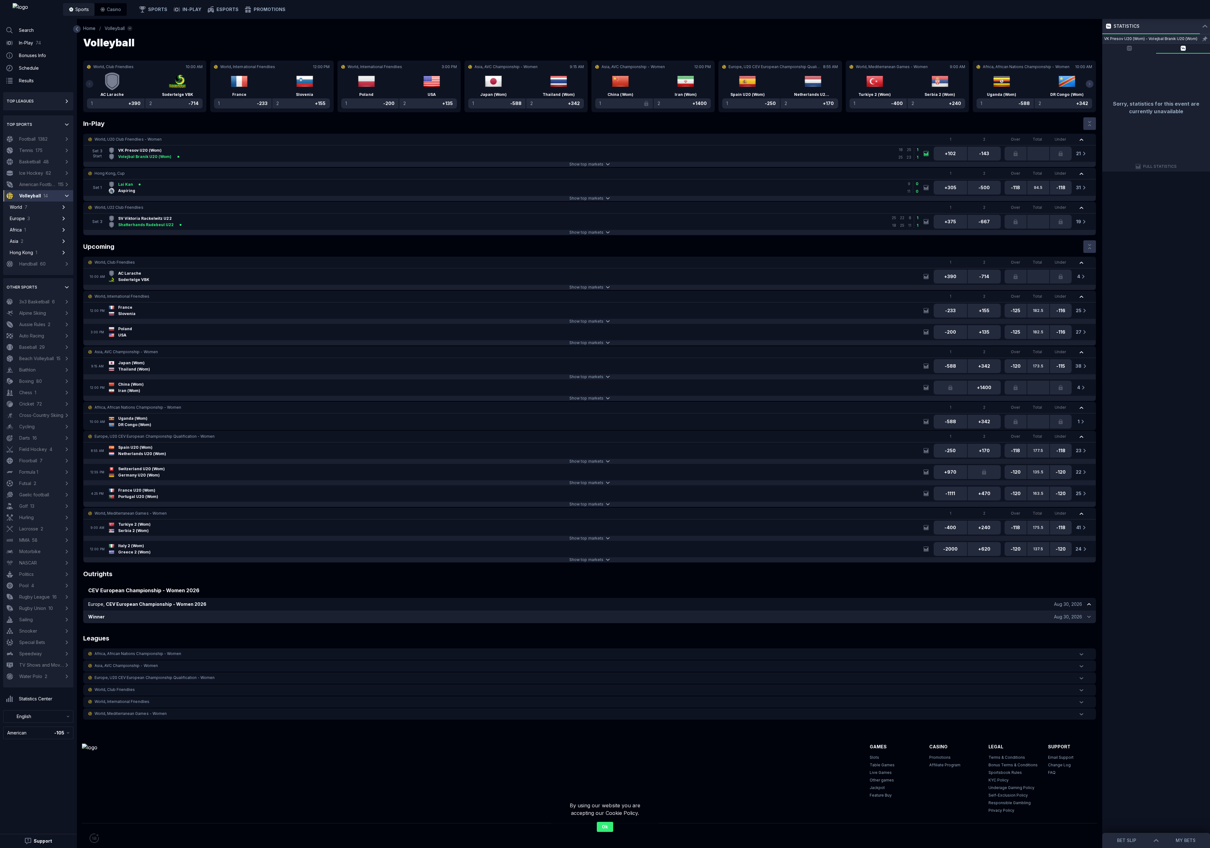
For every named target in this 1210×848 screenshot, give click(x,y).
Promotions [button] (940, 757)
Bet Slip (1126, 840)
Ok (605, 826)
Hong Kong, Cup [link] (110, 173)
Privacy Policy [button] (1001, 810)
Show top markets (586, 164)
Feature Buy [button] (881, 795)
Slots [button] (874, 757)
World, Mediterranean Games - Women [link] (131, 513)
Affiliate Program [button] (944, 765)
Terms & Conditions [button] (1006, 757)
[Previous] (89, 84)
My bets (1186, 840)
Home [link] (89, 28)
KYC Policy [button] (998, 780)
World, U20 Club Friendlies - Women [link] (128, 139)
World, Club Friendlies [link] (115, 262)
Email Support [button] (1061, 757)
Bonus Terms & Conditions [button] (1013, 765)
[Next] (1089, 84)
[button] (111, 9)
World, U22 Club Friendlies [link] (119, 207)
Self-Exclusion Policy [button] (1008, 795)
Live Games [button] (881, 772)
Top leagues (20, 101)
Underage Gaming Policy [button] (1011, 787)
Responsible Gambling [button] (1009, 802)
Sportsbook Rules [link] (1005, 772)
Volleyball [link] (115, 28)
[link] (35, 9)
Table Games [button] (882, 765)
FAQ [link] (1052, 772)
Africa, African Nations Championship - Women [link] (138, 407)
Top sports (19, 124)
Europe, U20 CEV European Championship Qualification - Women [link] (155, 436)
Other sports (22, 287)
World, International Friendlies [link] (122, 296)
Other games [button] (882, 780)
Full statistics (1160, 166)
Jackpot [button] (877, 787)
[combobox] (38, 716)
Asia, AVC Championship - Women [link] (126, 351)
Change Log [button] (1059, 765)
